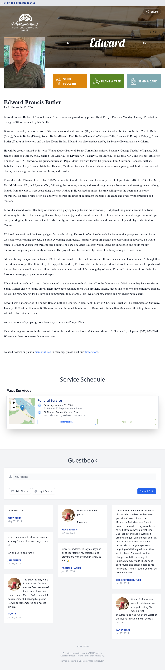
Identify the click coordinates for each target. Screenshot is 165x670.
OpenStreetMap (86, 661)
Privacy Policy (73, 655)
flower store (91, 352)
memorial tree (43, 352)
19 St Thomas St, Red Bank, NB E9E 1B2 (65, 415)
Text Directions (66, 421)
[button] (22, 408)
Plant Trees (127, 421)
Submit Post (146, 491)
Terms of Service (91, 655)
